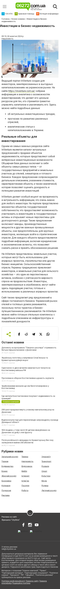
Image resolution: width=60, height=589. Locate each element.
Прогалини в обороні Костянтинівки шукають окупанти (28, 378)
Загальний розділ (10, 456)
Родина (45, 485)
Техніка (25, 456)
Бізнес (5, 471)
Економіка (6, 481)
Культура (46, 476)
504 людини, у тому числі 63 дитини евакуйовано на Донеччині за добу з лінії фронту (26, 431)
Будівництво (7, 466)
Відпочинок (27, 466)
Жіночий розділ (9, 476)
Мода (44, 481)
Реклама (6, 495)
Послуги (25, 485)
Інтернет (26, 476)
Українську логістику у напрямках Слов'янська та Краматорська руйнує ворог (25, 359)
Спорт (44, 471)
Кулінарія (6, 485)
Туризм (5, 461)
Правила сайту (32, 581)
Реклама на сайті (9, 517)
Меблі (24, 471)
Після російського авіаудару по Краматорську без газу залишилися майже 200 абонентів (27, 441)
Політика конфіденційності (13, 581)
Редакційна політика (21, 583)
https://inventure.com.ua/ (21, 91)
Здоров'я (46, 456)
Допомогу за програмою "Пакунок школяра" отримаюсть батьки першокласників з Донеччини (29, 348)
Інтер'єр (25, 481)
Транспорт (46, 461)
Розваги (45, 466)
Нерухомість (27, 461)
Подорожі (6, 490)
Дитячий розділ (49, 490)
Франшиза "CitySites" (11, 520)
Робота (25, 490)
